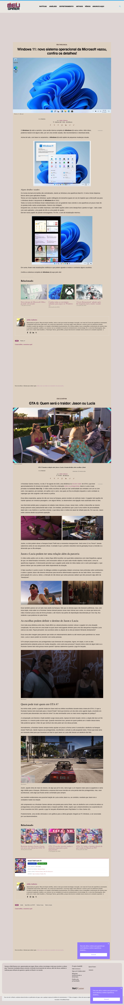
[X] (54, 125)
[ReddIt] (69, 125)
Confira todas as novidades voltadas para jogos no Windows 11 (61, 304)
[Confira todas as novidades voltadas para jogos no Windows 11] (62, 291)
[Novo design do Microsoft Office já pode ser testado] (34, 291)
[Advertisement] (62, 25)
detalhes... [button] (96, 994)
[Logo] (13, 6)
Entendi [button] (106, 999)
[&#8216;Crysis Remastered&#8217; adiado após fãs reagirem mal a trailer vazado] (89, 291)
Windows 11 (22, 340)
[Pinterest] (58, 125)
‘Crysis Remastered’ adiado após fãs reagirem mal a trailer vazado (88, 303)
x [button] (121, 988)
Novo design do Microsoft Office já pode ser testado (33, 303)
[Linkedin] (66, 125)
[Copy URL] (73, 125)
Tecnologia (61, 44)
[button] (120, 6)
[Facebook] (50, 125)
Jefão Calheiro (63, 120)
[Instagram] (30, 332)
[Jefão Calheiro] (21, 326)
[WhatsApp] (62, 125)
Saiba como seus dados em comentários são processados (50, 386)
